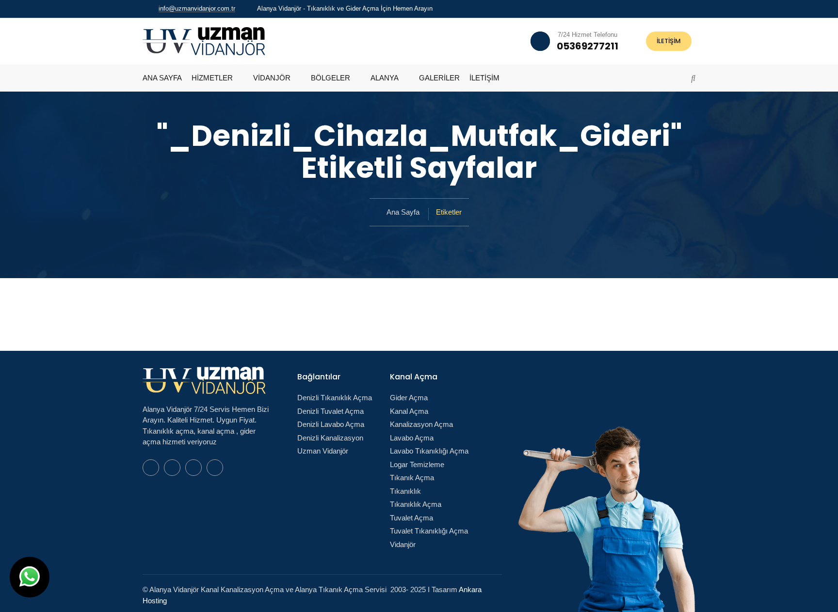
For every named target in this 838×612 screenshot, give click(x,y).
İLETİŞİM (669, 41)
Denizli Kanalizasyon (330, 438)
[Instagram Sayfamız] (693, 8)
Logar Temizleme (417, 464)
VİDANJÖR (271, 78)
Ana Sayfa (403, 212)
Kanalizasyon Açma (421, 424)
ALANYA (385, 78)
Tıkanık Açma (412, 477)
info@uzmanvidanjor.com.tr (197, 8)
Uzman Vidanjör (322, 451)
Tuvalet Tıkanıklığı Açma (429, 531)
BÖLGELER (330, 78)
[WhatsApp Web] (655, 8)
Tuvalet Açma (411, 518)
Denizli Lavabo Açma (330, 424)
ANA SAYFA (162, 78)
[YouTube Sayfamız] (680, 8)
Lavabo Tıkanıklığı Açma (429, 451)
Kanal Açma (409, 411)
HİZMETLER (212, 78)
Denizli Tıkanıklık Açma (334, 397)
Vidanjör (403, 544)
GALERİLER (439, 78)
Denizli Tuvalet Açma (330, 411)
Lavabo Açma (412, 438)
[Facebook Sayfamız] (667, 8)
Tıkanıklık (405, 491)
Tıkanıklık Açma (415, 504)
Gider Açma (409, 397)
